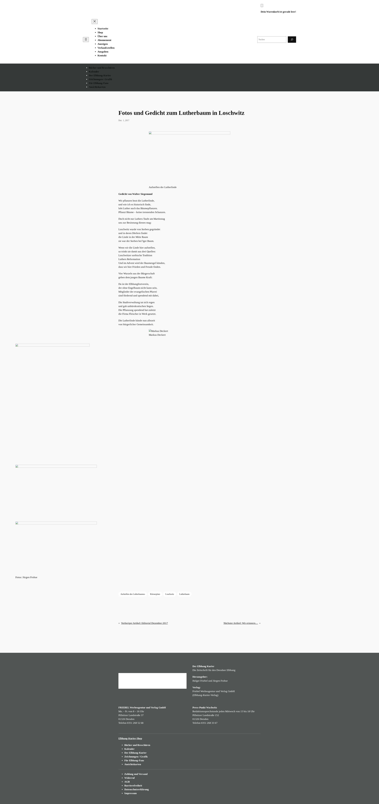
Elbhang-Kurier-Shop (130, 738)
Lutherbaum (184, 594)
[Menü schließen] (95, 21)
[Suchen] (292, 39)
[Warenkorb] (262, 5)
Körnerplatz (155, 594)
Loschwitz (169, 594)
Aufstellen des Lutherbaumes (133, 594)
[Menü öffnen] (86, 39)
